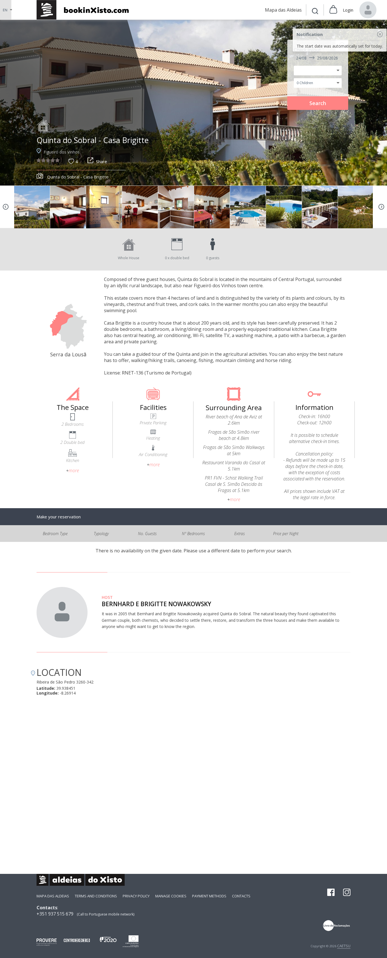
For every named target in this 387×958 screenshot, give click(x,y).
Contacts (241, 896)
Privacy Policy (136, 896)
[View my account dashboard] (368, 10)
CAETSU (343, 945)
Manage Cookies (170, 896)
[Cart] (333, 10)
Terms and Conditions (96, 896)
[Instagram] (346, 893)
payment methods (209, 896)
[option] (193, 103)
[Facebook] (331, 893)
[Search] (315, 12)
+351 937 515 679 (55, 914)
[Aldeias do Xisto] (86, 10)
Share (101, 161)
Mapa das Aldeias (53, 896)
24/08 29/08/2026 (317, 58)
